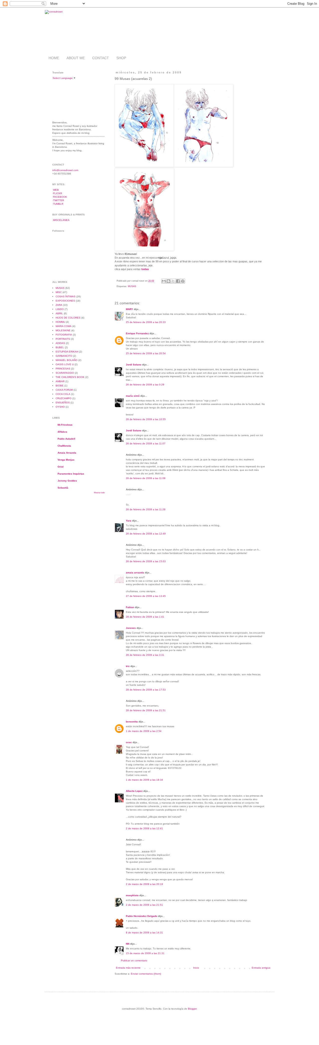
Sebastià (63, 487)
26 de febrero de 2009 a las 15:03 (146, 561)
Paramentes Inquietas (71, 473)
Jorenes (131, 628)
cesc (129, 742)
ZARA (59, 305)
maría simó (133, 395)
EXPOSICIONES (65, 300)
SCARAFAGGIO (65, 372)
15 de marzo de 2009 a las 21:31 (145, 953)
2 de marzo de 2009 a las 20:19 (144, 884)
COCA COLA (63, 394)
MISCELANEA (61, 220)
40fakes (62, 431)
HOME (54, 58)
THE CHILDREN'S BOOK (70, 377)
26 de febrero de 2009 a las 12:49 (146, 533)
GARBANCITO (64, 355)
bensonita (132, 721)
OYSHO (60, 406)
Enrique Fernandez (137, 333)
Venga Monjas (66, 459)
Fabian (130, 607)
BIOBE (60, 385)
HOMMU (60, 322)
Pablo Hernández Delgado (141, 916)
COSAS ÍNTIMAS (66, 296)
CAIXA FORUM (64, 389)
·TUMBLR (57, 203)
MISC (59, 292)
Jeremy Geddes (67, 480)
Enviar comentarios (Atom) (146, 973)
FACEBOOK (60, 196)
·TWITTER (58, 200)
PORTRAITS (63, 339)
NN (127, 943)
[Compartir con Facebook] (177, 281)
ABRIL (59, 313)
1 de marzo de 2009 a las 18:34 (144, 779)
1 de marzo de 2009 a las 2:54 (143, 731)
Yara (128, 520)
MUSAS (132, 286)
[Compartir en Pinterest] (182, 281)
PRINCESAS (63, 368)
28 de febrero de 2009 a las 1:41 (145, 616)
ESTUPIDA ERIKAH (67, 351)
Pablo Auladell (66, 438)
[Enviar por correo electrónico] (163, 281)
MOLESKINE (63, 330)
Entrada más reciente (128, 967)
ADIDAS (60, 343)
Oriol (61, 466)
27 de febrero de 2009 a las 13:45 (146, 596)
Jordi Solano (133, 364)
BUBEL (60, 347)
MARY (129, 309)
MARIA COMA (64, 326)
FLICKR (57, 193)
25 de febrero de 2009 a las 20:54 (146, 353)
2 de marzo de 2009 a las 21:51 (144, 904)
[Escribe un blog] (168, 281)
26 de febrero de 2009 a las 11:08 (145, 478)
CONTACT (100, 58)
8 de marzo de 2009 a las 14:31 (144, 932)
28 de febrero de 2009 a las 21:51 (146, 710)
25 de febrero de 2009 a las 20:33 (146, 322)
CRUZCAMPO (64, 398)
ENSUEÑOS (63, 402)
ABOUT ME (76, 58)
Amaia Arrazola (67, 452)
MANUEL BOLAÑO (67, 360)
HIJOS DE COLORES (68, 317)
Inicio (196, 967)
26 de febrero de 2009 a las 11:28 (145, 509)
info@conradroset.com (65, 170)
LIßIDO (60, 309)
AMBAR (60, 381)
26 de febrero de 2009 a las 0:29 (145, 384)
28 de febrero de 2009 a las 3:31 (145, 655)
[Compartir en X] (173, 281)
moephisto (132, 895)
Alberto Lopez (134, 791)
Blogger (192, 1008)
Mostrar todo (99, 493)
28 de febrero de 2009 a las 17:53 (146, 689)
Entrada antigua (261, 967)
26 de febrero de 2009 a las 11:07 (145, 443)
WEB (56, 189)
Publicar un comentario (134, 960)
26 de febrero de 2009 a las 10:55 (146, 419)
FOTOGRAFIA (64, 334)
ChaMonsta (64, 445)
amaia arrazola (135, 572)
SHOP (121, 58)
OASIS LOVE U (65, 364)
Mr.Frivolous (65, 424)
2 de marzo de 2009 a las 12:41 (144, 828)
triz (128, 666)
